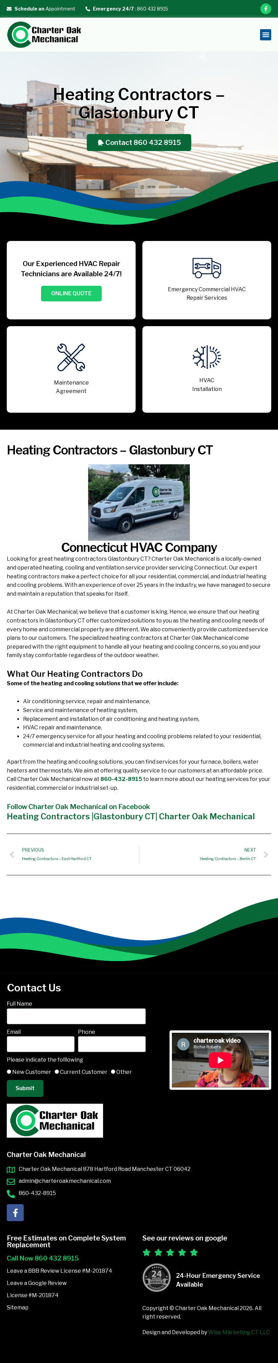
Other (124, 1072)
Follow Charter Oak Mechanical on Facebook (78, 807)
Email (14, 1032)
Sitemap (17, 1307)
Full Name (19, 1004)
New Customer (31, 1072)
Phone (86, 1032)
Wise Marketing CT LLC (239, 1332)
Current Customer (83, 1072)
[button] (265, 34)
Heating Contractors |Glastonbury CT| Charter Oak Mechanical (131, 816)
